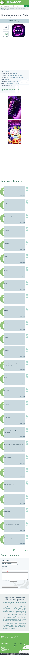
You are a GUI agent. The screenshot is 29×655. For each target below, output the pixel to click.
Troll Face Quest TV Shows (6, 640)
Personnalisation (10, 8)
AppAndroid (3, 8)
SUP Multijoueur (4, 636)
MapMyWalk (3, 650)
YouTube (16, 637)
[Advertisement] (14, 53)
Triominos (3, 648)
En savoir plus (18, 654)
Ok (22, 654)
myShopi (16, 636)
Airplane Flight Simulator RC (7, 637)
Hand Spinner (4, 641)
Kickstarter (3, 638)
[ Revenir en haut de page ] (21, 550)
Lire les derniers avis (18, 646)
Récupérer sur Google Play (11, 89)
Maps (15, 638)
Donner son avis (7, 91)
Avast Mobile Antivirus (5, 649)
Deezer (15, 641)
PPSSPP (16, 640)
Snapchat (3, 647)
